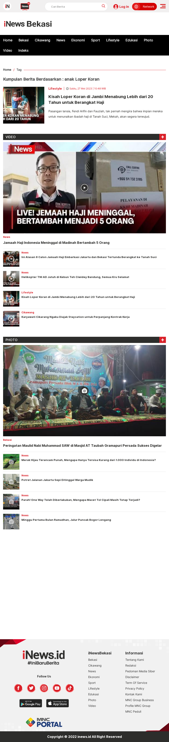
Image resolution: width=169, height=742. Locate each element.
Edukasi (132, 40)
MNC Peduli (133, 711)
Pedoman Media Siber (140, 671)
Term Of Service (136, 682)
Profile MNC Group (137, 705)
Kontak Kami (133, 694)
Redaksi (130, 665)
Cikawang (42, 40)
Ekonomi (78, 40)
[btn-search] (103, 5)
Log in (124, 7)
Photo (148, 40)
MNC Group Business (139, 700)
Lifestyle (112, 40)
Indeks (23, 50)
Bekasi (24, 40)
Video (7, 50)
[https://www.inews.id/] (28, 23)
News (60, 40)
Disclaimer (132, 677)
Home (7, 40)
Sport (95, 40)
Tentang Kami (134, 659)
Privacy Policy (134, 688)
